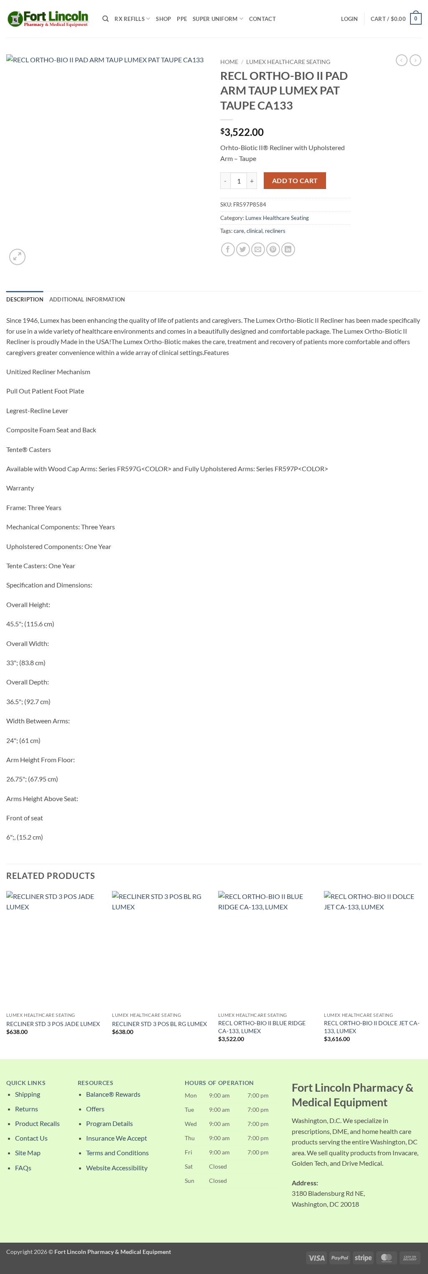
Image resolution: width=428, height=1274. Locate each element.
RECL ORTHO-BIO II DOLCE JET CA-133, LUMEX (372, 1026)
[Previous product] (415, 60)
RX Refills (130, 18)
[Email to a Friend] (258, 249)
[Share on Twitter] (243, 249)
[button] (349, 18)
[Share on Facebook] (228, 249)
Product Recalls (37, 1123)
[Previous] (6, 974)
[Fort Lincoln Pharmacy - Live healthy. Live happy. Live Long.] (48, 18)
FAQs (23, 1168)
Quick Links (26, 1083)
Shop (163, 18)
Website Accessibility (117, 1168)
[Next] (421, 974)
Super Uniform (215, 18)
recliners (275, 230)
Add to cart (295, 180)
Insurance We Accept (116, 1138)
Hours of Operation (219, 1083)
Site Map (28, 1153)
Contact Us (31, 1138)
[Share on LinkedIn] (288, 249)
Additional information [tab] (87, 299)
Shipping (27, 1094)
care (239, 230)
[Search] (105, 19)
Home (229, 62)
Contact (262, 18)
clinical (254, 230)
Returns (26, 1109)
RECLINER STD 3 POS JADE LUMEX (53, 1023)
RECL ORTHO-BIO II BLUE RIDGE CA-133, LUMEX (262, 1026)
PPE (182, 18)
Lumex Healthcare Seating (288, 62)
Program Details (109, 1123)
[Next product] (402, 60)
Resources (96, 1083)
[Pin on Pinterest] (273, 249)
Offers (95, 1109)
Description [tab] (24, 299)
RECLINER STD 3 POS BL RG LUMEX (159, 1023)
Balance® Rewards (113, 1094)
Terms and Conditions (117, 1153)
